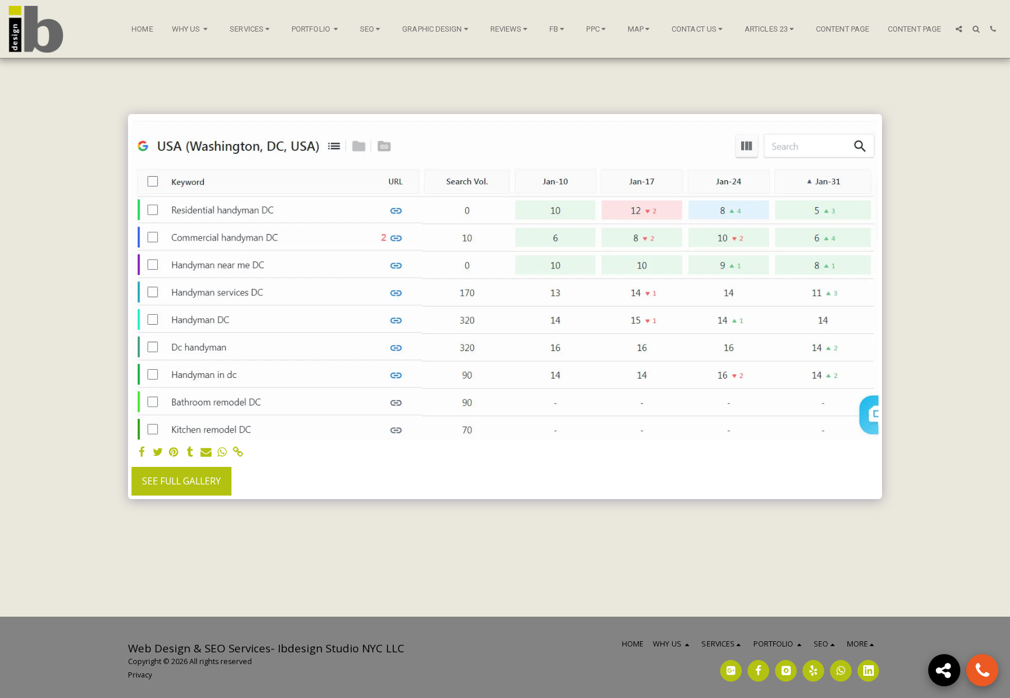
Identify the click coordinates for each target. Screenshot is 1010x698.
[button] (191, 29)
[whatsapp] (222, 452)
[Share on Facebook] (142, 452)
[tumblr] (190, 452)
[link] (238, 452)
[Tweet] (158, 452)
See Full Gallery (181, 480)
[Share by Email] (206, 452)
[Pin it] (174, 452)
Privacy (140, 675)
